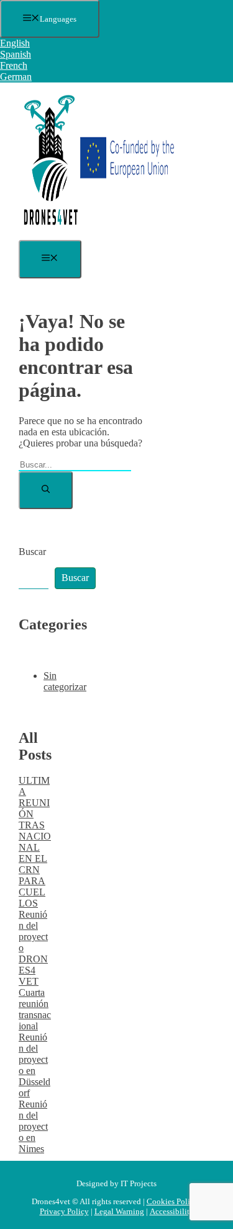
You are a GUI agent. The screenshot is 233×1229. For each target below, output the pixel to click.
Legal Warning (119, 1211)
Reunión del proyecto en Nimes (33, 1126)
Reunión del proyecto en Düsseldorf (34, 1065)
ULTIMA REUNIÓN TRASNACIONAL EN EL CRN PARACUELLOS (35, 841)
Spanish (15, 54)
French (13, 65)
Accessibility (172, 1211)
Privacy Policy (64, 1211)
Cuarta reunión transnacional (35, 1009)
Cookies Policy (172, 1201)
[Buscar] (46, 490)
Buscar (32, 551)
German (16, 76)
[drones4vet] (96, 234)
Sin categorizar (64, 681)
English (15, 43)
